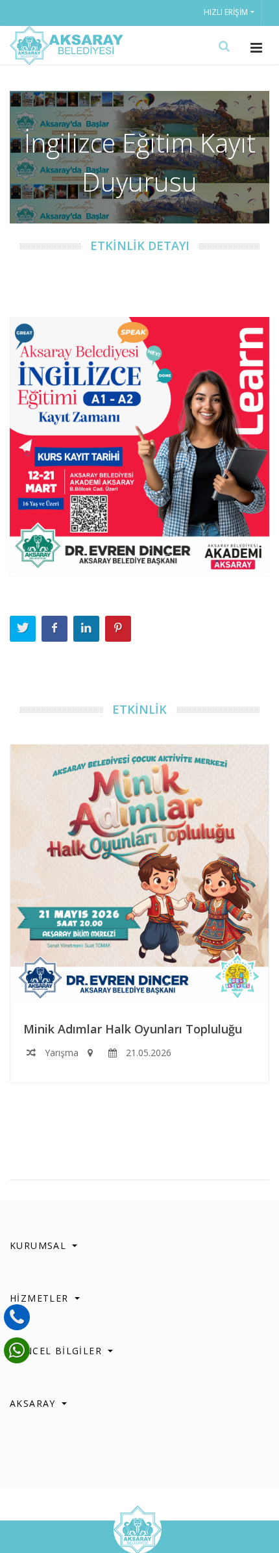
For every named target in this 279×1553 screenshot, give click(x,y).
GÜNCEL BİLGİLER (57, 1351)
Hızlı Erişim (226, 12)
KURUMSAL (40, 1245)
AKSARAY (34, 1403)
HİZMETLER (41, 1298)
